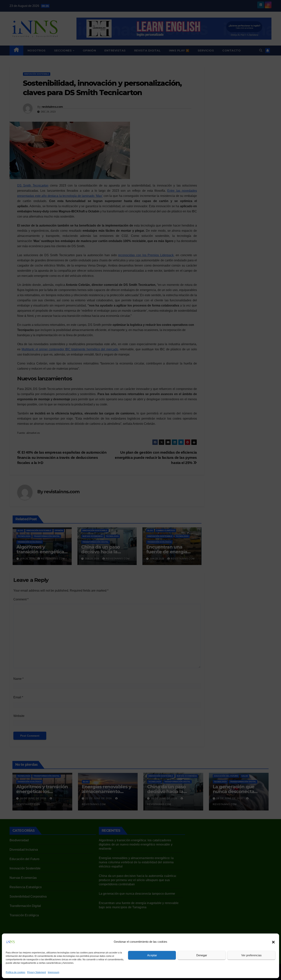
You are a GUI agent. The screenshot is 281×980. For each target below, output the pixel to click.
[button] (273, 942)
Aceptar (152, 955)
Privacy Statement (36, 972)
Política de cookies (15, 972)
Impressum (53, 972)
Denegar (201, 955)
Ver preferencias (251, 955)
